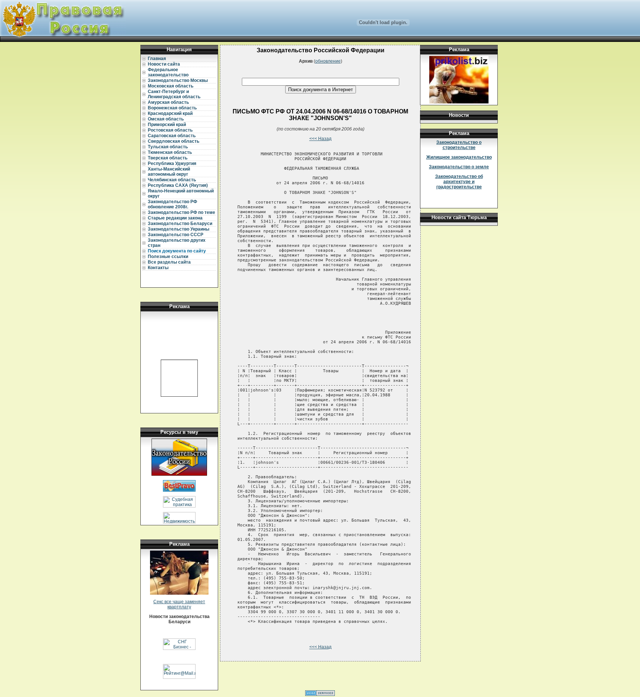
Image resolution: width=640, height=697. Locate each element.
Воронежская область (172, 107)
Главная (157, 58)
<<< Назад (320, 138)
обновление (328, 61)
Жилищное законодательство (459, 157)
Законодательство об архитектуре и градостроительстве (459, 181)
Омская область (166, 119)
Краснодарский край (170, 113)
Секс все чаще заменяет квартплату (179, 604)
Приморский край (167, 124)
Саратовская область (172, 135)
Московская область (170, 86)
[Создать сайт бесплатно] (320, 694)
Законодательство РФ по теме (181, 212)
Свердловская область (173, 141)
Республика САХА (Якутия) (178, 185)
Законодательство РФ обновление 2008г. (172, 204)
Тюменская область (170, 152)
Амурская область (168, 102)
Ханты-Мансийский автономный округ (169, 171)
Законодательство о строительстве (458, 145)
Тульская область (168, 146)
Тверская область (167, 158)
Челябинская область (172, 179)
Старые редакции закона (175, 218)
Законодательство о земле (459, 166)
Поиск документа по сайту (177, 251)
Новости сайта (164, 64)
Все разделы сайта (169, 262)
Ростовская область (170, 130)
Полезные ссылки (168, 256)
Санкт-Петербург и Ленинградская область (174, 94)
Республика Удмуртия (172, 163)
